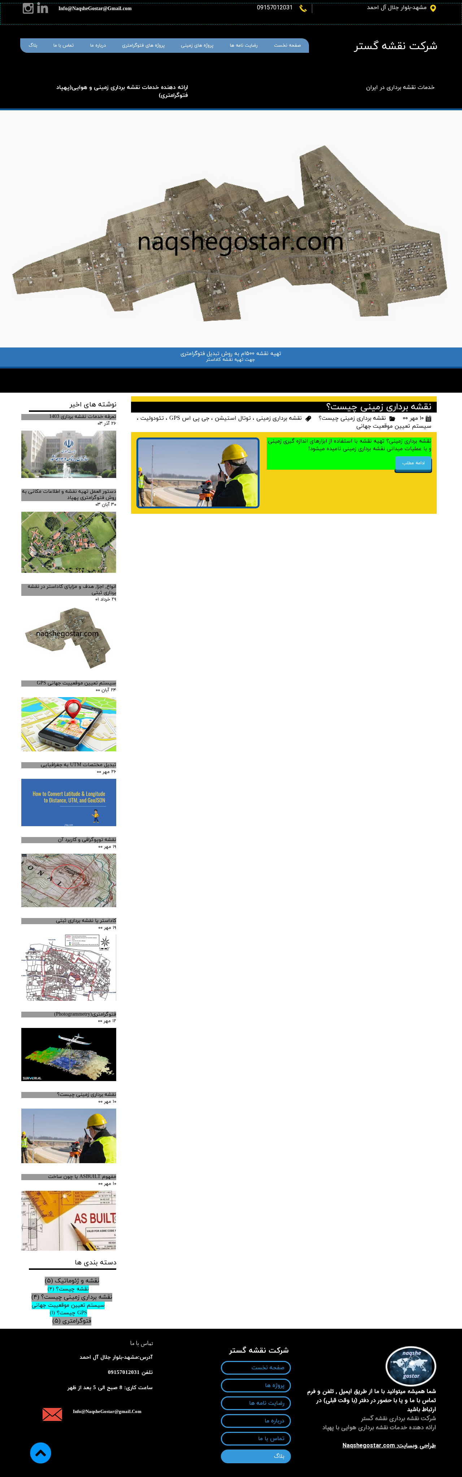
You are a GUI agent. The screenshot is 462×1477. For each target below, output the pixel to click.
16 (293, 373)
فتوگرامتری (71, 1321)
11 (251, 373)
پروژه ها (274, 1386)
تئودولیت (152, 418)
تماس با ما (63, 45)
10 (243, 373)
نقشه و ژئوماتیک (72, 1281)
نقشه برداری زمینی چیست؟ (352, 418)
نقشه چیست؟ (68, 1289)
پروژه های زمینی (197, 45)
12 (260, 373)
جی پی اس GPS (189, 418)
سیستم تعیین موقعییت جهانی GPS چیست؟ (68, 1309)
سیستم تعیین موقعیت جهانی (393, 426)
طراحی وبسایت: (415, 1445)
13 (268, 373)
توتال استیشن (233, 418)
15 (285, 373)
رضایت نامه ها (244, 45)
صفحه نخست (287, 45)
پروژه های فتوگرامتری (143, 45)
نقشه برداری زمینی (279, 418)
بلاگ (33, 45)
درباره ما (98, 45)
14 (276, 373)
